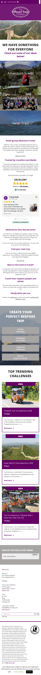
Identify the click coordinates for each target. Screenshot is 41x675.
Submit (34, 554)
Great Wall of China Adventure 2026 (18, 463)
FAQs (3, 594)
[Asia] (20, 395)
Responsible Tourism (8, 588)
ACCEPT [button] (29, 672)
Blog (3, 598)
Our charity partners (8, 577)
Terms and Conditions (9, 585)
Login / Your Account (9, 2)
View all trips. (21, 261)
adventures (13, 297)
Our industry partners (8, 575)
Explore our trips (20, 156)
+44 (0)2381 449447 (8, 606)
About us (4, 573)
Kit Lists (4, 596)
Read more (8, 428)
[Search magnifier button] (38, 614)
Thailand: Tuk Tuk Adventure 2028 (18, 411)
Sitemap (4, 616)
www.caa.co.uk (9, 663)
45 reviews (24, 186)
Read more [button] (7, 214)
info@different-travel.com (10, 608)
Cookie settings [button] (18, 672)
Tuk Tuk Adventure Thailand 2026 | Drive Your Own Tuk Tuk (18, 516)
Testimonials (6, 600)
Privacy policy (6, 587)
